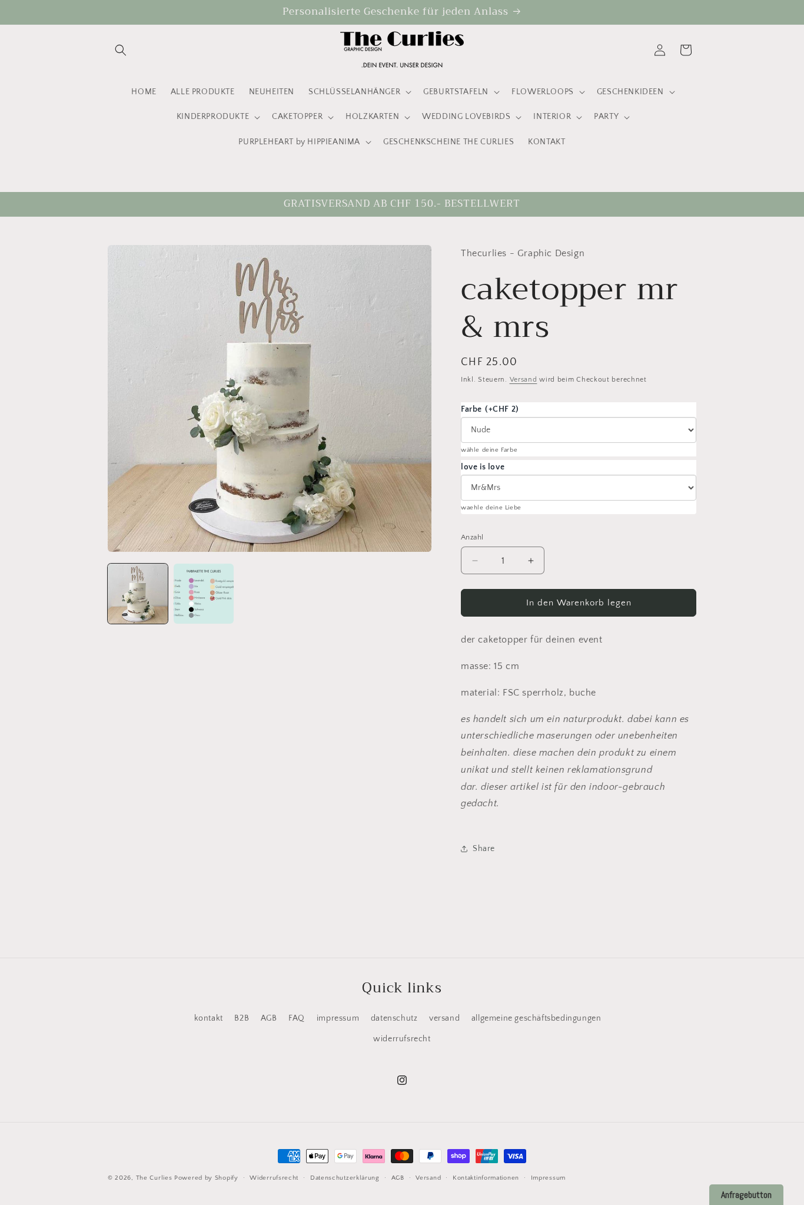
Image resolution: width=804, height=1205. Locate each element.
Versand (523, 380)
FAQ (296, 1018)
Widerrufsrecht (274, 1177)
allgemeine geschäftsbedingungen (536, 1018)
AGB (269, 1018)
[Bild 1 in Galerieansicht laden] (138, 594)
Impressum (548, 1177)
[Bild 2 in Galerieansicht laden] (204, 594)
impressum (338, 1018)
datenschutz (394, 1018)
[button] (121, 50)
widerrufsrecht (401, 1039)
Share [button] (484, 848)
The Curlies (154, 1177)
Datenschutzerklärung (345, 1177)
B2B (241, 1018)
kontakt (208, 1018)
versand (444, 1018)
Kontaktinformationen (486, 1177)
